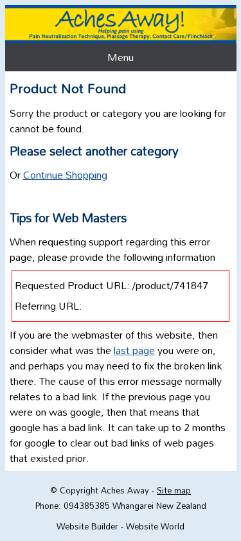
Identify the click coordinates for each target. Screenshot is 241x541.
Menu (120, 57)
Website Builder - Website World (120, 526)
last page (134, 350)
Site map (174, 490)
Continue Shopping (65, 174)
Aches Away (125, 490)
